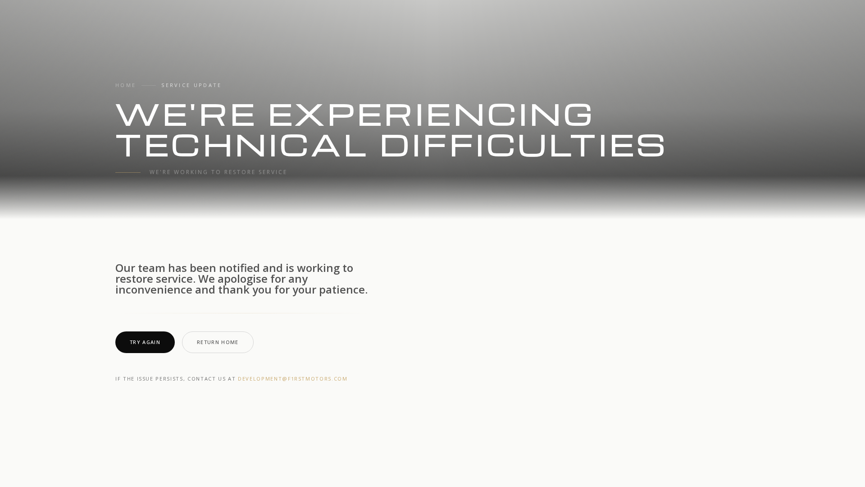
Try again (145, 342)
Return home (218, 342)
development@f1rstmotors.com (293, 378)
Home (125, 85)
